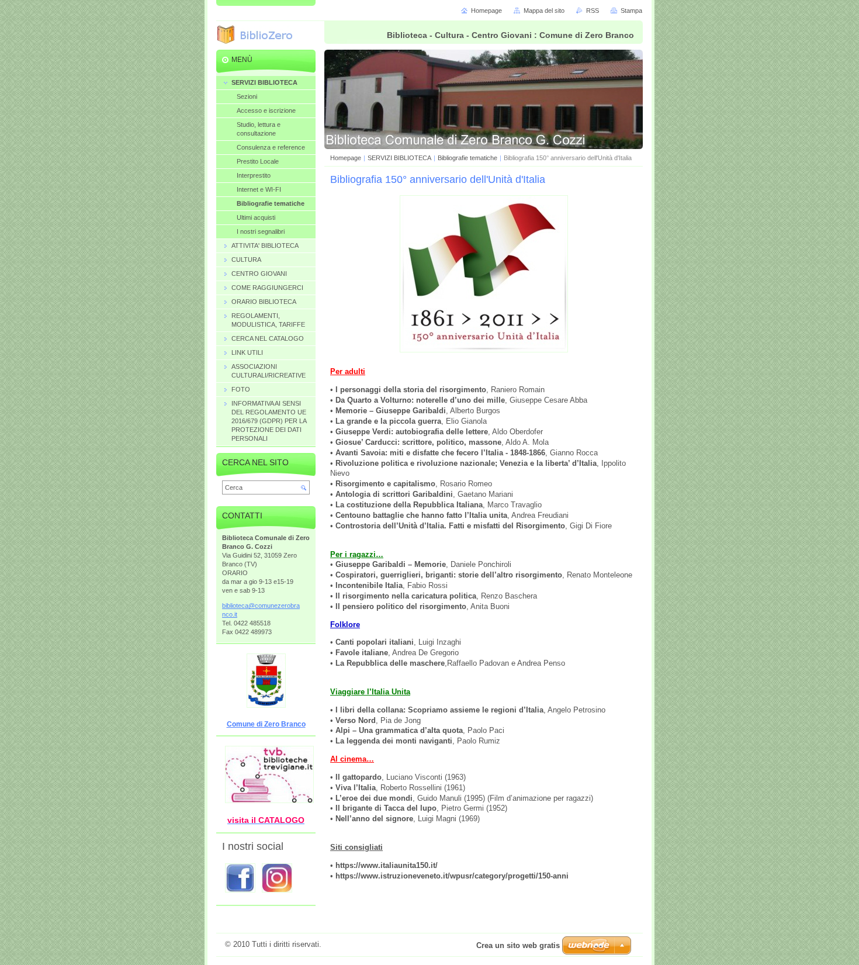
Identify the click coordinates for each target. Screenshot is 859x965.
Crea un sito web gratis (518, 945)
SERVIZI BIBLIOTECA (399, 157)
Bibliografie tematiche (467, 157)
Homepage (345, 157)
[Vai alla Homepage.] (260, 36)
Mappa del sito (544, 10)
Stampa (631, 10)
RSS (592, 10)
